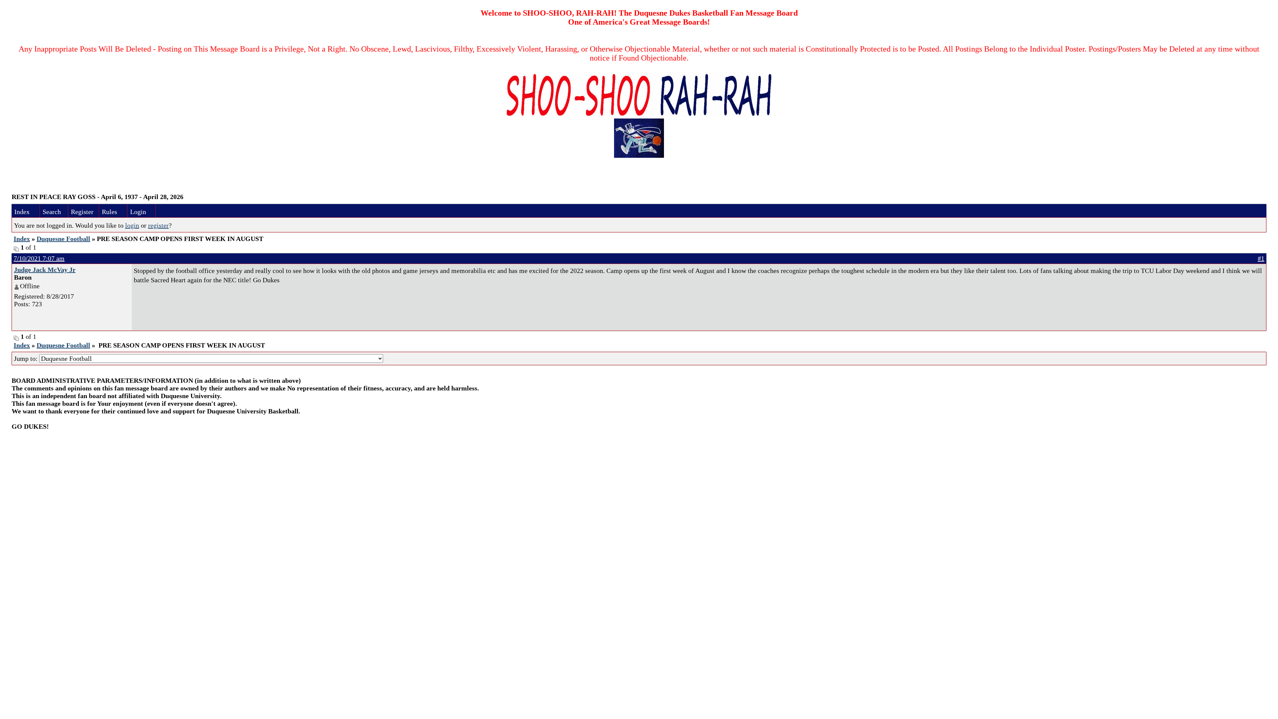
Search (52, 211)
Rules (109, 211)
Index (22, 211)
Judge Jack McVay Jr (45, 269)
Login (138, 211)
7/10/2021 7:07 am (39, 258)
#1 (1261, 258)
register (158, 225)
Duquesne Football (63, 238)
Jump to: (26, 358)
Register (82, 211)
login (132, 225)
